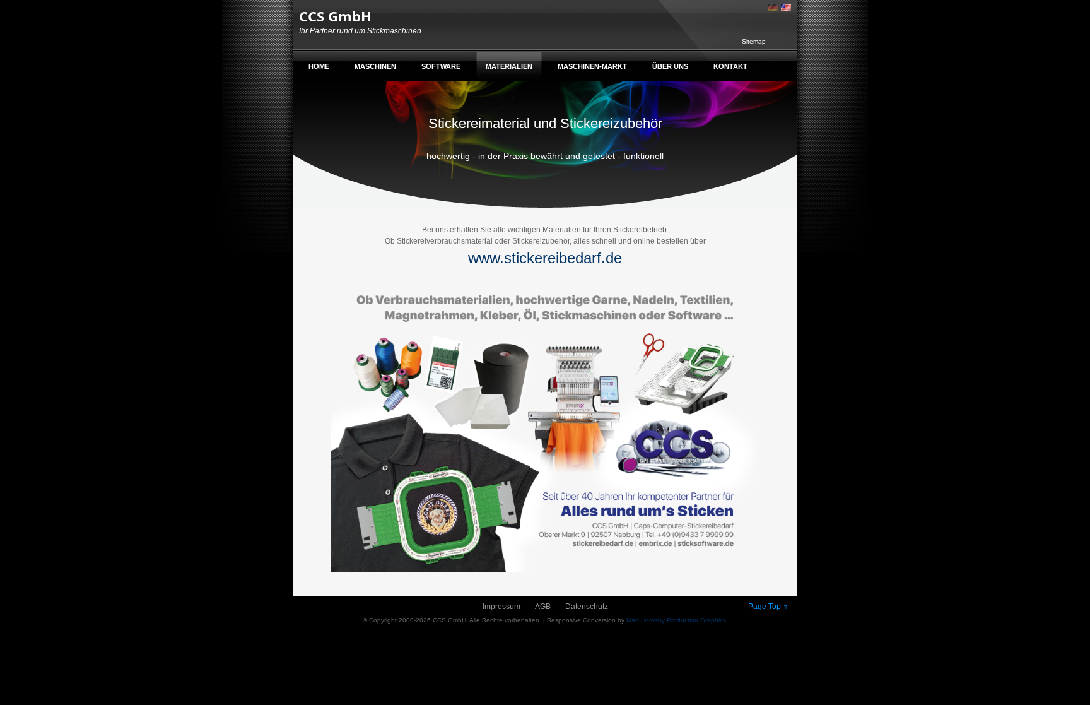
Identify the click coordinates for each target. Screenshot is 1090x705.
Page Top (768, 606)
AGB (543, 606)
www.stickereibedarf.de (545, 257)
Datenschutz (586, 606)
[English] (786, 7)
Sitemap (754, 41)
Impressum (501, 606)
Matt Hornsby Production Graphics (676, 620)
